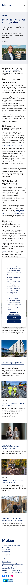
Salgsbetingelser (8, 568)
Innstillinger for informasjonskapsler (14, 313)
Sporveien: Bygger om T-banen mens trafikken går (12, 481)
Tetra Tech (16, 70)
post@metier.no (6, 551)
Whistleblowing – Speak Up (12, 572)
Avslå (14, 321)
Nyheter (4, 15)
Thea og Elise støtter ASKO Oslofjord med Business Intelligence (11, 446)
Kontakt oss (6, 562)
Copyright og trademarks (11, 570)
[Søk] (19, 5)
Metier (4, 251)
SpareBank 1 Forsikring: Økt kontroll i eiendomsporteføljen (12, 519)
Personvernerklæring (9, 566)
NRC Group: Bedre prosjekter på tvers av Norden (13, 404)
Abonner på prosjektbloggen (12, 564)
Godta (14, 317)
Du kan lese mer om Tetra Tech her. (12, 145)
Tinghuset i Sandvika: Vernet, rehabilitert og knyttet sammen (12, 363)
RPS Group (8, 71)
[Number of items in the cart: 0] (24, 5)
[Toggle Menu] (15, 5)
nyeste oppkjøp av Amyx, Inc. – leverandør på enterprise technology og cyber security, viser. (13, 211)
